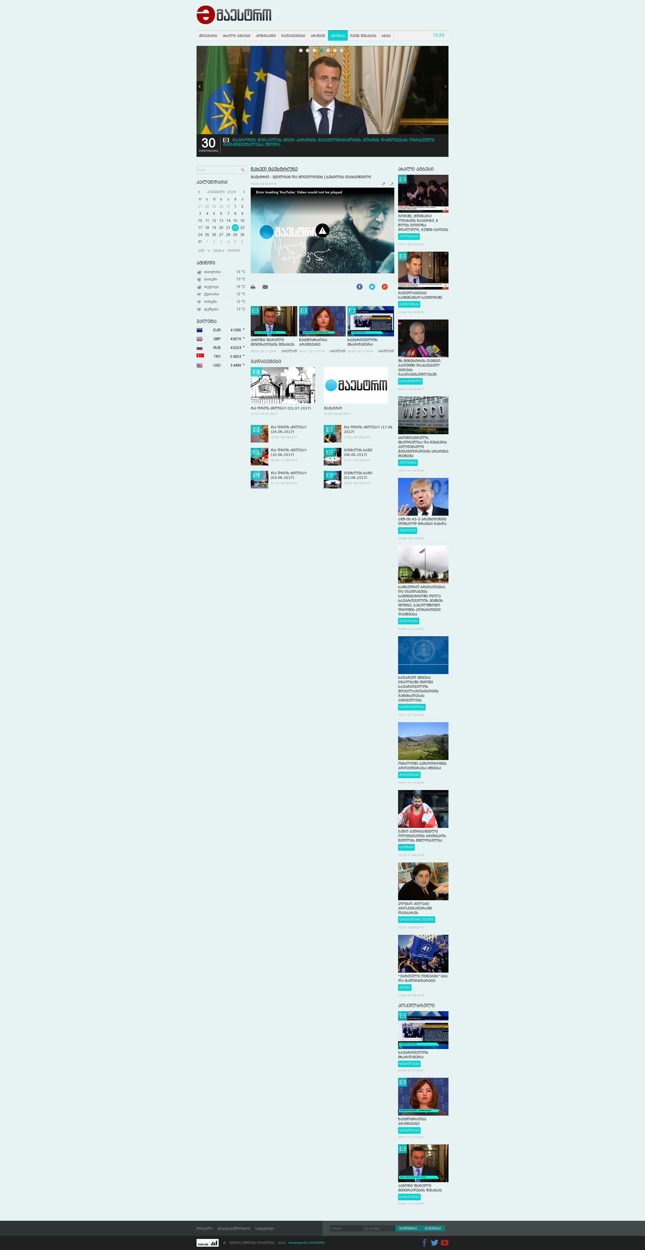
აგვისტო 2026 (221, 192)
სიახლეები (409, 1064)
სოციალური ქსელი (416, 919)
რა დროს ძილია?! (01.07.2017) (281, 408)
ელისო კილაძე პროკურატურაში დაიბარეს (415, 908)
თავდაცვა (408, 621)
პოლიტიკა (408, 236)
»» (243, 192)
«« (199, 192)
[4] (321, 50)
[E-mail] (268, 288)
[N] (445, 86)
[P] (200, 86)
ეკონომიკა (409, 304)
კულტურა (407, 462)
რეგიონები (409, 775)
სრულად (289, 351)
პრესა (404, 987)
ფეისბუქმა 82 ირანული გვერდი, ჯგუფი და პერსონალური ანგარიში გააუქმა (321, 140)
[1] (301, 50)
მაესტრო (333, 408)
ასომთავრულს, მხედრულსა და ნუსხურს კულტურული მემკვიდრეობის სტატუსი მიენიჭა (423, 447)
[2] (308, 50)
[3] (314, 50)
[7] (342, 50)
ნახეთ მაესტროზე (274, 169)
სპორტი (406, 847)
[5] (328, 50)
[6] (335, 50)
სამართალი (410, 381)
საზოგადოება (411, 707)
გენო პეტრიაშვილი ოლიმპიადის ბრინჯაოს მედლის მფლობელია (422, 835)
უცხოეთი (407, 530)
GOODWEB (316, 1242)
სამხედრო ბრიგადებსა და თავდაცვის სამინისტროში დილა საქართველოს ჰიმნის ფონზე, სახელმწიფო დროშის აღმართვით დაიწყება (421, 600)
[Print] (256, 288)
